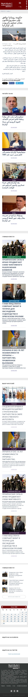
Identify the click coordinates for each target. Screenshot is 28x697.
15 (22, 616)
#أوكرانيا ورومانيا (20, 43)
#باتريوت (5, 45)
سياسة (8, 11)
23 (25, 618)
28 (18, 621)
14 (18, 616)
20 (14, 618)
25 (7, 621)
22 (22, 618)
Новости (3, 11)
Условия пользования (22, 685)
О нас (14, 685)
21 (18, 618)
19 (11, 618)
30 (25, 621)
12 (11, 616)
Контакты (9, 685)
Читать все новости (14, 596)
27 (14, 621)
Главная (3, 685)
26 (11, 621)
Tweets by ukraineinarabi (14, 654)
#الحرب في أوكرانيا (12, 79)
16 (25, 616)
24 (3, 621)
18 (7, 618)
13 (14, 616)
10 (3, 616)
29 (22, 621)
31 (3, 623)
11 (7, 616)
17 (3, 618)
